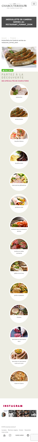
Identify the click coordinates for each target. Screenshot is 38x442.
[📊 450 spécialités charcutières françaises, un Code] (25, 413)
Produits (13, 38)
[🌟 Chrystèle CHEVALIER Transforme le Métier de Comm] (32, 413)
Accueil (4, 38)
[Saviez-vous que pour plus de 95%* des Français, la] (19, 413)
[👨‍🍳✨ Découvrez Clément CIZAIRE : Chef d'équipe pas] (12, 413)
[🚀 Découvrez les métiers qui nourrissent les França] (5, 413)
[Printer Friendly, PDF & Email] (7, 70)
